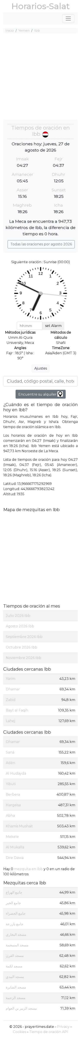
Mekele (12, 837)
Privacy (63, 1027)
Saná (10, 752)
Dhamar (13, 689)
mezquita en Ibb (28, 869)
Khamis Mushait (19, 826)
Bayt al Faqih (17, 710)
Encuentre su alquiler (37, 394)
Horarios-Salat (40, 6)
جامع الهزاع (14, 892)
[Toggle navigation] (68, 18)
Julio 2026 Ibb (18, 616)
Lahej (10, 721)
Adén (10, 763)
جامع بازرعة (14, 924)
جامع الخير (13, 903)
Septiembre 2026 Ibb (24, 637)
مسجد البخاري (16, 935)
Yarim (10, 679)
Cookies (19, 1032)
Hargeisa (13, 805)
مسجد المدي (15, 977)
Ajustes (40, 368)
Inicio (9, 30)
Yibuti (11, 784)
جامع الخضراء (15, 913)
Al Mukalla (15, 847)
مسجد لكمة (14, 966)
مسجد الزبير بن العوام (21, 1008)
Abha (10, 816)
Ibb (37, 30)
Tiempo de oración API (48, 1032)
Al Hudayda (16, 773)
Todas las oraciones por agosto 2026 (41, 244)
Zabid (11, 700)
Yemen (24, 30)
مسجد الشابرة (16, 987)
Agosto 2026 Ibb (20, 626)
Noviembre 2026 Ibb (23, 658)
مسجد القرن (15, 956)
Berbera (13, 794)
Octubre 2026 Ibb (21, 647)
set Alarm (53, 326)
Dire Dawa (15, 858)
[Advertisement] (40, 77)
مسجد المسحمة (17, 945)
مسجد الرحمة (15, 998)
